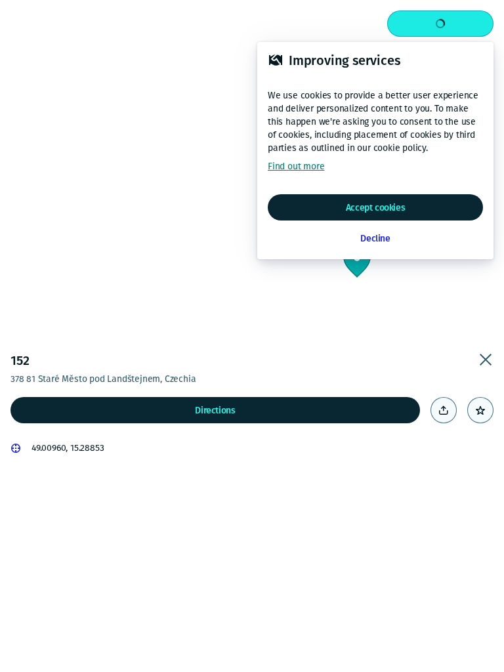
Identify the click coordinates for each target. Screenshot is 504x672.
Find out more (296, 166)
